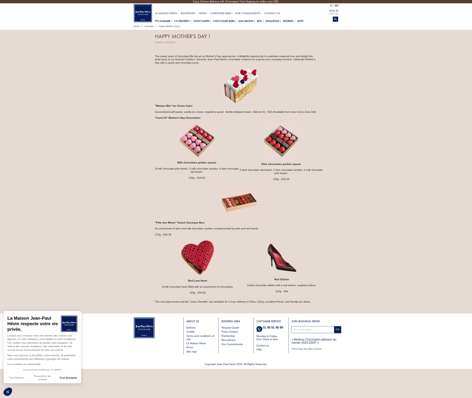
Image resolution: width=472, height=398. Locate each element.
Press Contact (229, 331)
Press (189, 347)
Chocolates (201, 21)
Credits (190, 331)
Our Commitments (232, 344)
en (336, 5)
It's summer (162, 21)
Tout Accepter (68, 377)
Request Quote (230, 327)
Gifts (300, 21)
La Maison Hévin (196, 343)
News (202, 13)
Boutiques (188, 13)
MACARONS (245, 21)
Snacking (272, 21)
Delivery (191, 327)
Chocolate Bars (224, 21)
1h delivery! (182, 21)
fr (331, 5)
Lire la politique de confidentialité (24, 364)
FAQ (259, 349)
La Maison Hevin (166, 13)
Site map (191, 351)
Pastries (288, 21)
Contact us (272, 13)
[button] (7, 391)
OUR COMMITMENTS (247, 13)
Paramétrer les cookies (42, 378)
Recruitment (228, 339)
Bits (259, 21)
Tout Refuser (16, 377)
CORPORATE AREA (220, 13)
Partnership (228, 335)
